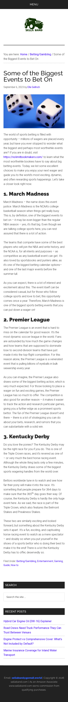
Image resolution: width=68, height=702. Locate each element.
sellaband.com (19, 681)
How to (14, 565)
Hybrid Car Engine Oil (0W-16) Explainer (27, 621)
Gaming (58, 561)
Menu (34, 4)
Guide (6, 565)
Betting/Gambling (26, 561)
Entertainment (45, 561)
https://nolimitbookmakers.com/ (23, 157)
